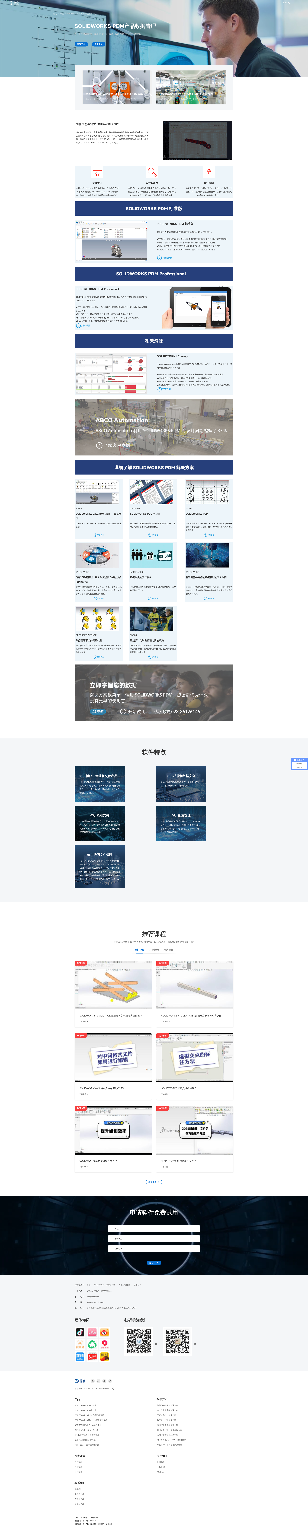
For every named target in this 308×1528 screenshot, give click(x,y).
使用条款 (85, 1524)
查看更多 (154, 1182)
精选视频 (168, 949)
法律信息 (78, 1524)
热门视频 (139, 949)
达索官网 (137, 1285)
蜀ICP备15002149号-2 (90, 1521)
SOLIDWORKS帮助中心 (104, 1285)
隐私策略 (93, 1524)
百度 (88, 1285)
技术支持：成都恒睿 (105, 1524)
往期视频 (154, 949)
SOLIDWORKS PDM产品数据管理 (81, 14)
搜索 (287, 3)
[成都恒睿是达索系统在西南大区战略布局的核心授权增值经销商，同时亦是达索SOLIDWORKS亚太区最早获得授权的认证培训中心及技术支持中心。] (154, 720)
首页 (55, 14)
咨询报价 (98, 44)
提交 (154, 1263)
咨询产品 (81, 44)
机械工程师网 (124, 1285)
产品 (62, 14)
